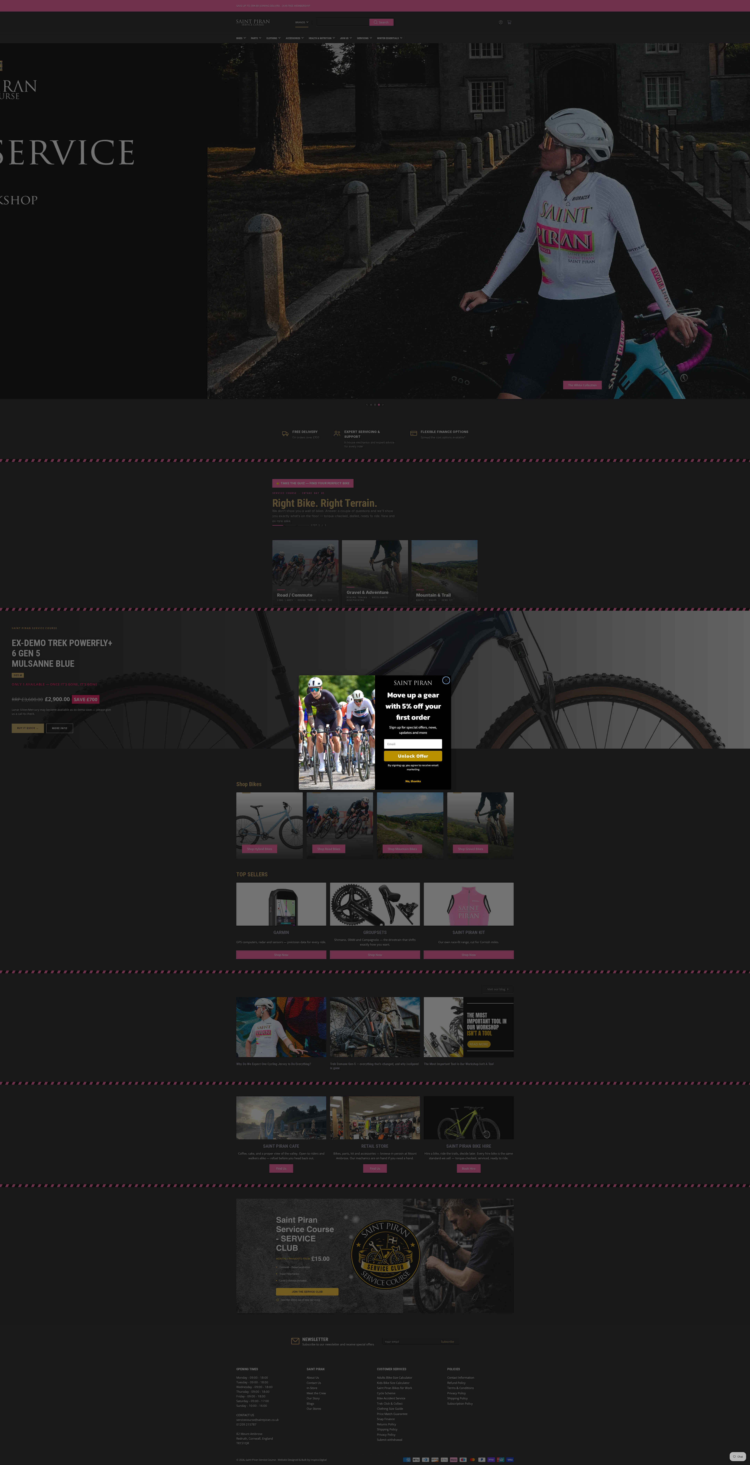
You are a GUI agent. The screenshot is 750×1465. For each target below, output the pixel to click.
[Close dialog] (446, 680)
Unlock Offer (413, 756)
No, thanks (413, 781)
